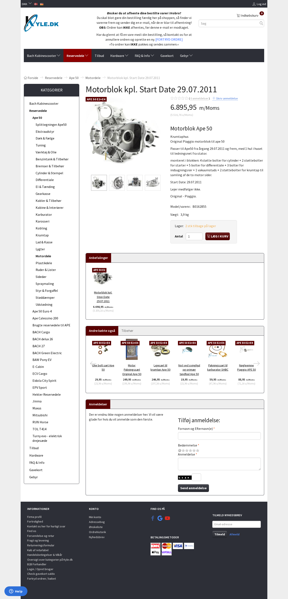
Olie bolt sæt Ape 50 (103, 367)
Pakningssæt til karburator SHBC (217, 367)
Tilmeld (219, 534)
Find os (31, 531)
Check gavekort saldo (41, 574)
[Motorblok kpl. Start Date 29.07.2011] (125, 134)
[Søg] (261, 23)
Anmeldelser (98, 404)
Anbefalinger (98, 258)
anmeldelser (199, 98)
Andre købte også (102, 330)
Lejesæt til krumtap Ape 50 (160, 367)
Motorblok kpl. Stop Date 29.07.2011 (103, 297)
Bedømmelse (187, 445)
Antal (179, 236)
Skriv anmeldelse (226, 98)
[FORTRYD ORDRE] (169, 39)
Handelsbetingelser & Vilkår (44, 555)
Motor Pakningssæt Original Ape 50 (131, 369)
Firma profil (34, 517)
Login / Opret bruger (40, 569)
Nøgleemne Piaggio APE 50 (246, 367)
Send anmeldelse (193, 488)
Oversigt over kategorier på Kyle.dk (50, 559)
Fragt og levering (38, 540)
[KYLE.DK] (41, 21)
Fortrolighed (35, 521)
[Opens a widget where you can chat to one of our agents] (15, 591)
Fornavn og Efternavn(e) (195, 428)
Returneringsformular (40, 545)
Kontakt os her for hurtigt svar (46, 526)
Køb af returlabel (37, 550)
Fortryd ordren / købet (41, 578)
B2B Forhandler (36, 564)
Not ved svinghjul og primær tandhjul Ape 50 (189, 369)
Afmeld (235, 534)
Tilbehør (127, 330)
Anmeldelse (186, 454)
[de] (42, 3)
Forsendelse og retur (40, 536)
